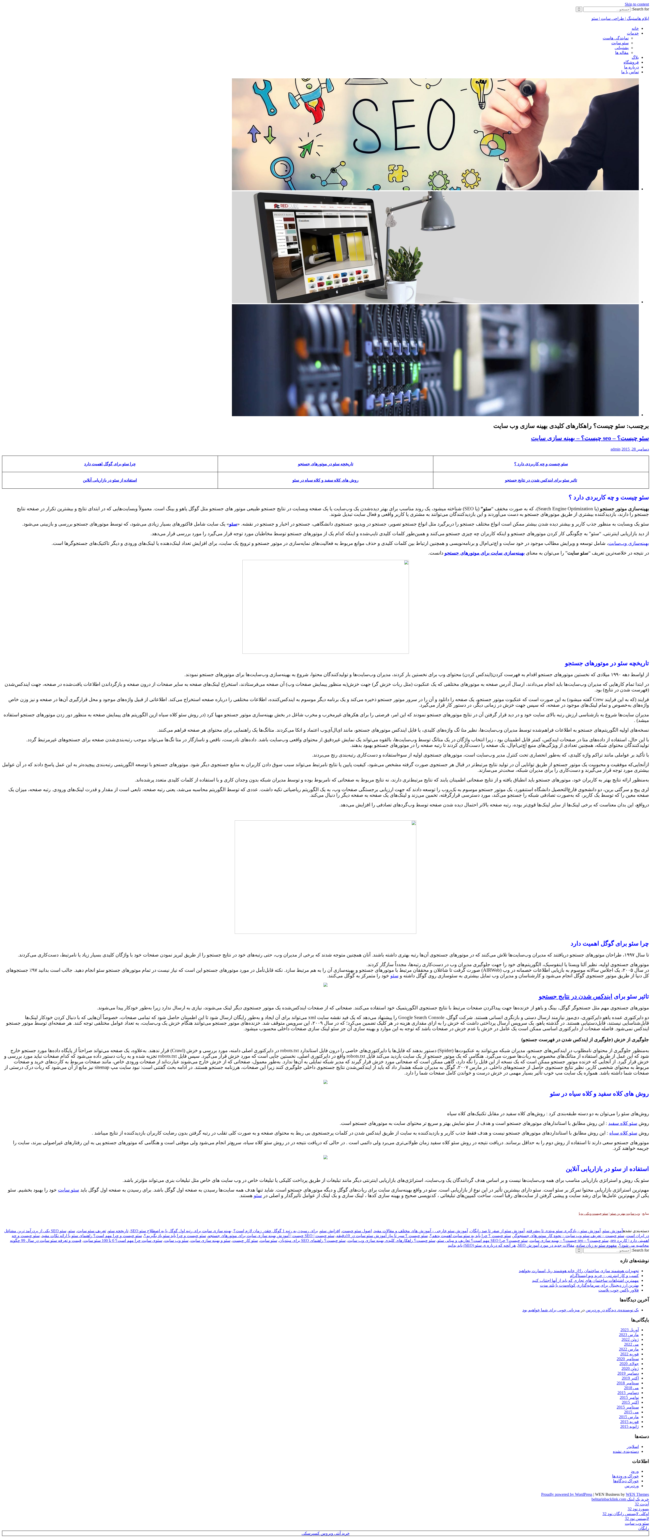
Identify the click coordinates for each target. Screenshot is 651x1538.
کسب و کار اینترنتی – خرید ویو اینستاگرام (604, 1275)
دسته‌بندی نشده (626, 1451)
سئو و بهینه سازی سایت (210, 1240)
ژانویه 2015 (629, 1426)
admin (615, 449)
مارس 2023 (629, 1334)
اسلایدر (633, 1446)
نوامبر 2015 (629, 1397)
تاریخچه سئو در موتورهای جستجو (325, 464)
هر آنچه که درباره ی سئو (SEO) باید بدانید (482, 1245)
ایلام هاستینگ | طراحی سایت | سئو (620, 18)
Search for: (640, 9)
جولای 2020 (629, 1363)
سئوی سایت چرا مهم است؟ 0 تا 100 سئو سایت (122, 1240)
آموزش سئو (613, 1231)
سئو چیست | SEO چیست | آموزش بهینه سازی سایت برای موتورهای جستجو (271, 1236)
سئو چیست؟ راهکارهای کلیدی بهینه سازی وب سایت (391, 1240)
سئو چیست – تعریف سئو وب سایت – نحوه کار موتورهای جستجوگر (568, 1236)
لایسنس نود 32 (637, 1518)
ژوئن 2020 (630, 1368)
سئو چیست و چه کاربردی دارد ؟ (541, 464)
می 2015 (631, 1412)
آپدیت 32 (642, 1504)
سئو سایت (620, 43)
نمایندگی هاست (616, 38)
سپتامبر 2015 (628, 1407)
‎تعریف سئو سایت (91, 1231)
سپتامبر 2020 (628, 1359)
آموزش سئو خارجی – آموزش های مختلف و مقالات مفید (421, 1231)
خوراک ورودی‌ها (625, 1476)
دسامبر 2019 (628, 1373)
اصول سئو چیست (357, 1231)
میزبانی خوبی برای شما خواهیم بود (551, 1310)
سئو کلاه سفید (622, 1123)
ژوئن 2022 (630, 1339)
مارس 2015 (629, 1417)
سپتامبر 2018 (628, 1383)
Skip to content (637, 4)
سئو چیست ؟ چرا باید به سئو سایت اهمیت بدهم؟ (470, 1236)
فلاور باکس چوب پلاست (618, 1290)
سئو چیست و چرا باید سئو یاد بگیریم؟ (175, 1236)
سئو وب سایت (176, 1240)
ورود (635, 1471)
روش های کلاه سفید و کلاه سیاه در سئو (325, 480)
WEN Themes (637, 1494)
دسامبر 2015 (628, 1392)
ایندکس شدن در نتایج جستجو (575, 996)
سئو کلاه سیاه (623, 1133)
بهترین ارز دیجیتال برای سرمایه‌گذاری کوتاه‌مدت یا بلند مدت (589, 1285)
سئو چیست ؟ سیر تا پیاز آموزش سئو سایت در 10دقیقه (382, 1236)
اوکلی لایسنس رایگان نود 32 (625, 1514)
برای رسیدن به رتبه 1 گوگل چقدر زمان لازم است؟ (275, 1231)
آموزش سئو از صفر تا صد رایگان (497, 1231)
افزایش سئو (330, 1231)
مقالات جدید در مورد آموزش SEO (546, 1245)
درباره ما (631, 67)
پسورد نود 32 (638, 1509)
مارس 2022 (629, 1349)
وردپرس (632, 1486)
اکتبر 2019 (630, 1378)
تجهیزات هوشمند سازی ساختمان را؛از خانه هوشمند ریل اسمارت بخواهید (579, 1271)
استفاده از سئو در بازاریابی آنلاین (110, 480)
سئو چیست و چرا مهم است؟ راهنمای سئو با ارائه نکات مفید (92, 1236)
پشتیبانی (622, 48)
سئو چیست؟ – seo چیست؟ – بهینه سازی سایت (590, 438)
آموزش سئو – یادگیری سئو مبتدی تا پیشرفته (564, 1231)
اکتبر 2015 (630, 1402)
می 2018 (631, 1388)
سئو (394, 975)
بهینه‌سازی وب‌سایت (628, 543)
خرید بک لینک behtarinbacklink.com (620, 1499)
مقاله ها (622, 52)
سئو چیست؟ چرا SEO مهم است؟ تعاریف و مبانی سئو (482, 1240)
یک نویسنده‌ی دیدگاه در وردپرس (612, 1310)
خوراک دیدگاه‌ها (626, 1481)
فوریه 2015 (629, 1421)
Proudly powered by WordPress (566, 1494)
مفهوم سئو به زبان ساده (596, 1245)
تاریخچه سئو (118, 1231)
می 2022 (631, 1344)
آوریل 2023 (629, 1330)
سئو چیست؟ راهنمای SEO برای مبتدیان (312, 1240)
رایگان (643, 1528)
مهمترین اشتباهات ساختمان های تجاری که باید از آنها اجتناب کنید (585, 1280)
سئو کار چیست (245, 1240)
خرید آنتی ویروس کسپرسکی (326, 1533)
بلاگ (635, 57)
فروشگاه (631, 62)
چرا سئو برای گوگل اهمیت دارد (110, 464)
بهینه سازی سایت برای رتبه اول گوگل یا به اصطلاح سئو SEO (180, 1231)
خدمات (633, 33)
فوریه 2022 (629, 1354)
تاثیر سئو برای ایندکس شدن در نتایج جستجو (541, 480)
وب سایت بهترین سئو (625, 1213)
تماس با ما (630, 72)
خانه (635, 28)
